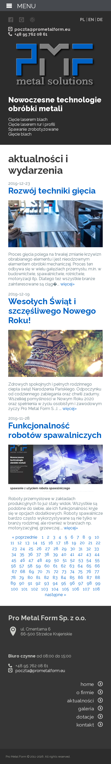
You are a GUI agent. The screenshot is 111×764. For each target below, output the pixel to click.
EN (91, 19)
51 (65, 560)
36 (30, 554)
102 (34, 589)
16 (51, 542)
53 (80, 560)
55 (97, 560)
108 (96, 589)
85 (72, 577)
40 (63, 554)
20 (82, 542)
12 (20, 542)
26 (39, 548)
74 (72, 571)
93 (46, 583)
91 (30, 583)
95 (63, 583)
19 (74, 542)
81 (38, 577)
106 (75, 589)
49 (48, 560)
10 (97, 537)
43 (88, 554)
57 (21, 566)
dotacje (87, 717)
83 (55, 577)
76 (88, 571)
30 (72, 548)
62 (63, 566)
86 (80, 577)
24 (22, 548)
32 (88, 548)
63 (71, 566)
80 (30, 577)
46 (22, 560)
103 (44, 589)
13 (27, 542)
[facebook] (10, 20)
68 (22, 571)
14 (35, 542)
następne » (55, 594)
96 (72, 583)
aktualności (82, 700)
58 (30, 566)
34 (13, 554)
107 (86, 589)
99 (97, 583)
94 (55, 583)
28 (55, 548)
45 (13, 560)
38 (46, 554)
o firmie (87, 692)
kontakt (87, 725)
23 (14, 548)
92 (38, 583)
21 (90, 542)
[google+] (21, 20)
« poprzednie (24, 537)
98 (89, 583)
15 (43, 542)
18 (66, 542)
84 (63, 577)
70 (39, 571)
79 (21, 577)
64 (80, 566)
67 (14, 571)
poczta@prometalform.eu (42, 29)
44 (97, 554)
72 (56, 571)
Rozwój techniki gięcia (52, 190)
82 (46, 577)
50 (56, 560)
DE (100, 19)
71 (48, 571)
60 (47, 566)
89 (13, 583)
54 (88, 560)
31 (80, 548)
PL (82, 19)
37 (38, 554)
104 (55, 589)
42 (80, 554)
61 (55, 566)
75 (80, 571)
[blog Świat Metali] (32, 20)
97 (80, 583)
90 (21, 583)
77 (96, 571)
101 (24, 589)
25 (31, 548)
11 (12, 542)
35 (22, 554)
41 (72, 554)
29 (64, 548)
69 (31, 571)
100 (14, 589)
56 (13, 566)
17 (58, 542)
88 (97, 577)
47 (30, 560)
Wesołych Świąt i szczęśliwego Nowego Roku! (52, 311)
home (89, 684)
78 (13, 577)
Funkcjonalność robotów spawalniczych (54, 430)
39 (55, 554)
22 (98, 542)
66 (97, 566)
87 (89, 577)
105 (65, 589)
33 (96, 548)
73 (64, 571)
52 (72, 560)
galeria (88, 708)
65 (88, 566)
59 (38, 566)
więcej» (67, 284)
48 (39, 560)
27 (47, 548)
